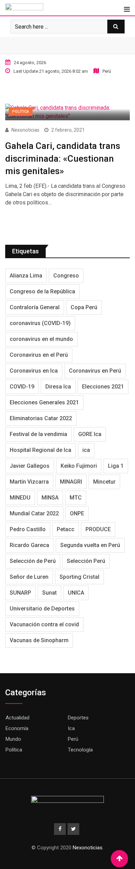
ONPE (77, 513)
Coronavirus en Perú (95, 370)
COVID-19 (22, 386)
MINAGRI (71, 481)
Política (14, 750)
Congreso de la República (42, 291)
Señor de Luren (29, 577)
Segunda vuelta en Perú (90, 545)
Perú (73, 739)
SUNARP (20, 592)
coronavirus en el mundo (41, 339)
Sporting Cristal (79, 577)
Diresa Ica (58, 386)
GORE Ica (89, 434)
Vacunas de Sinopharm (39, 640)
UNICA (76, 592)
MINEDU (20, 497)
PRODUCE (98, 529)
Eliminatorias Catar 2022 (41, 418)
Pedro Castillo (28, 529)
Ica (71, 728)
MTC (76, 497)
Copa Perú (84, 307)
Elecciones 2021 (103, 386)
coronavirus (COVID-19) (40, 323)
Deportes (78, 718)
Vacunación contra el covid (44, 624)
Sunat (49, 592)
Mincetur (104, 481)
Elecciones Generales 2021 (44, 402)
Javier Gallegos (30, 466)
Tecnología (80, 750)
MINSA (50, 497)
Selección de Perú (33, 561)
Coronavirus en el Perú (39, 355)
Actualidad (17, 718)
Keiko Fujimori (79, 466)
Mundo (13, 739)
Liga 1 (116, 466)
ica (86, 450)
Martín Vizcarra (29, 481)
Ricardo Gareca (29, 545)
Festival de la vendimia (38, 434)
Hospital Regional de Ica (40, 450)
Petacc (65, 529)
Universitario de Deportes (42, 608)
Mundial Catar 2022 (34, 513)
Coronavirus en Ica (34, 370)
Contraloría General (35, 307)
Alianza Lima (26, 275)
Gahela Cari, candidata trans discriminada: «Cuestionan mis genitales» (62, 158)
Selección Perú (86, 561)
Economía (17, 728)
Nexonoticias (25, 130)
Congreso (66, 275)
